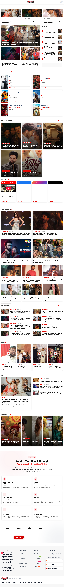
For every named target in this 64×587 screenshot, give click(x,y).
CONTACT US (23, 556)
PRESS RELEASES (37, 563)
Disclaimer (30, 582)
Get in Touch (18, 537)
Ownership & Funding (38, 582)
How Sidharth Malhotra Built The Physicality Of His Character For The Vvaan (9, 64)
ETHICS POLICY (23, 566)
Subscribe (4, 201)
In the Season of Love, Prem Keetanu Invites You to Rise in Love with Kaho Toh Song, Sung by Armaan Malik (53, 21)
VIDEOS (36, 566)
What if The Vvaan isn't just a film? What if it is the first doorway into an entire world (50, 47)
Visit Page (20, 201)
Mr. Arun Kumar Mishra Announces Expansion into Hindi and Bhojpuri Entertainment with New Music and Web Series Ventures (50, 32)
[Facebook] (6, 582)
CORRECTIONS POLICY (23, 563)
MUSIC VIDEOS (37, 558)
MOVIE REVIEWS (36, 556)
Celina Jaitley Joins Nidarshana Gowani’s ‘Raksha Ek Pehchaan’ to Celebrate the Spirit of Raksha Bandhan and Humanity (30, 64)
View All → (60, 71)
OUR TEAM (23, 558)
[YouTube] (9, 582)
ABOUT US (23, 553)
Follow (35, 201)
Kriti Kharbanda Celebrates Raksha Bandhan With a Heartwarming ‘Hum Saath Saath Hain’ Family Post (11, 21)
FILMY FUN (37, 568)
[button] (2, 2)
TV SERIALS (36, 561)
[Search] (58, 2)
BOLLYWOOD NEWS (37, 553)
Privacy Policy (13, 582)
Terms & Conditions (22, 582)
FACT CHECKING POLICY (23, 561)
